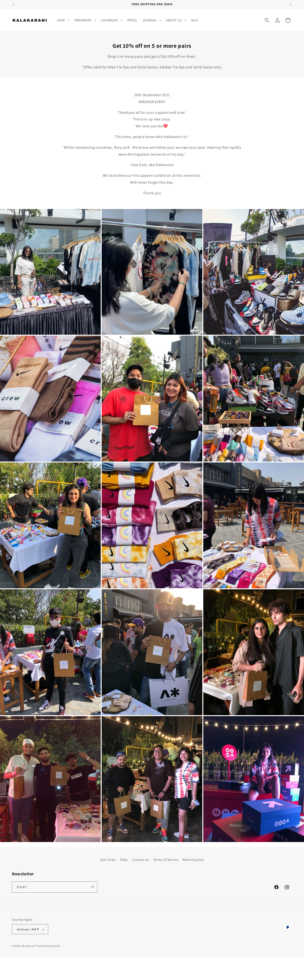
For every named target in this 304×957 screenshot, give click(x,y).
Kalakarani (28, 946)
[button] (63, 20)
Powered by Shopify (48, 946)
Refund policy (193, 859)
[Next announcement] (290, 4)
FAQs (124, 859)
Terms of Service (165, 859)
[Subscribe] (92, 886)
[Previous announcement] (13, 4)
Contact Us (140, 859)
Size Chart (108, 859)
